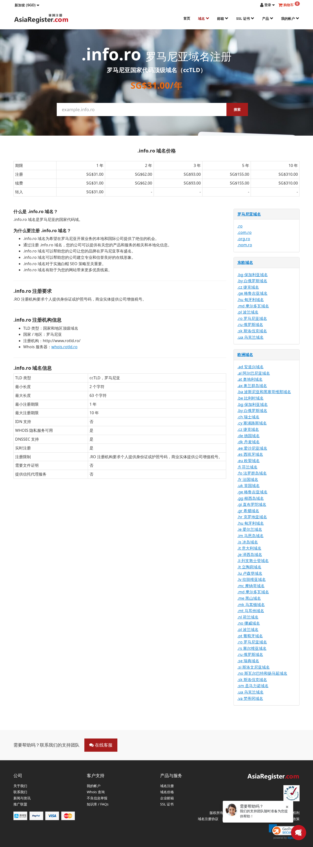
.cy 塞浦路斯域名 (252, 423)
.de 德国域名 (248, 435)
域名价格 (167, 792)
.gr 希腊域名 (248, 510)
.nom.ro (244, 245)
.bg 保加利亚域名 (252, 274)
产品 (266, 18)
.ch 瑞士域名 (248, 417)
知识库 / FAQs (98, 804)
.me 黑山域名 (249, 598)
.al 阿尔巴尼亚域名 (253, 373)
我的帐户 (288, 18)
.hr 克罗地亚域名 (252, 517)
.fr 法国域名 (247, 479)
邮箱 (221, 18)
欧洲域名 (245, 354)
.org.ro (243, 238)
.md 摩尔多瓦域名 (253, 306)
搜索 (237, 109)
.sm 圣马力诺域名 (252, 685)
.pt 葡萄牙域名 (250, 636)
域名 (202, 18)
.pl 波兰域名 (247, 312)
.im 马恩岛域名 (250, 535)
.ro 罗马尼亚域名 (252, 318)
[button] (27, 4)
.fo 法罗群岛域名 (252, 473)
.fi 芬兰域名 (247, 467)
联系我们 (20, 792)
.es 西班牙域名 (250, 454)
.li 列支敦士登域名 (253, 560)
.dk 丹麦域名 (248, 442)
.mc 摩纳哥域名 (251, 585)
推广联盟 (20, 804)
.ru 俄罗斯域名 (250, 324)
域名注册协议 (208, 818)
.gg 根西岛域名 (250, 498)
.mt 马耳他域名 (250, 610)
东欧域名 (245, 262)
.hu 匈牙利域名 (250, 299)
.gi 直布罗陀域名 (251, 504)
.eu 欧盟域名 (248, 460)
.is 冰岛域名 (247, 542)
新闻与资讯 (22, 798)
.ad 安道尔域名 (250, 366)
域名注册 (167, 786)
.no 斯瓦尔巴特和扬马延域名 (262, 673)
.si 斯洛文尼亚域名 (253, 667)
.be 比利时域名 (250, 398)
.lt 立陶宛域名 (249, 567)
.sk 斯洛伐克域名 (252, 331)
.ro (240, 226)
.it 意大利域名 (249, 548)
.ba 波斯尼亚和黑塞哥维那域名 (264, 391)
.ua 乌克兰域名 (250, 337)
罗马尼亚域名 (249, 214)
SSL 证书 (243, 18)
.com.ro (244, 232)
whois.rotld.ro (64, 346)
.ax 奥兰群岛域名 (252, 385)
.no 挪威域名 (248, 623)
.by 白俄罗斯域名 (252, 280)
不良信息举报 (97, 798)
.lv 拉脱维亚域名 (251, 579)
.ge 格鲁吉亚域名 (252, 293)
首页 (186, 18)
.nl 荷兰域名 (247, 617)
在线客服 (103, 745)
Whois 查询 (96, 792)
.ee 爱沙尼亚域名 (252, 448)
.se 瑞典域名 (248, 660)
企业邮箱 (167, 798)
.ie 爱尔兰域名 (249, 529)
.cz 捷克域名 (248, 287)
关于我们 (20, 786)
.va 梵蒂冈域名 (250, 698)
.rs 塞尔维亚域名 (252, 648)
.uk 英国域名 (248, 485)
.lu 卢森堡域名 (249, 573)
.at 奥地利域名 (250, 379)
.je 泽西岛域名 (249, 554)
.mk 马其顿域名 (251, 604)
